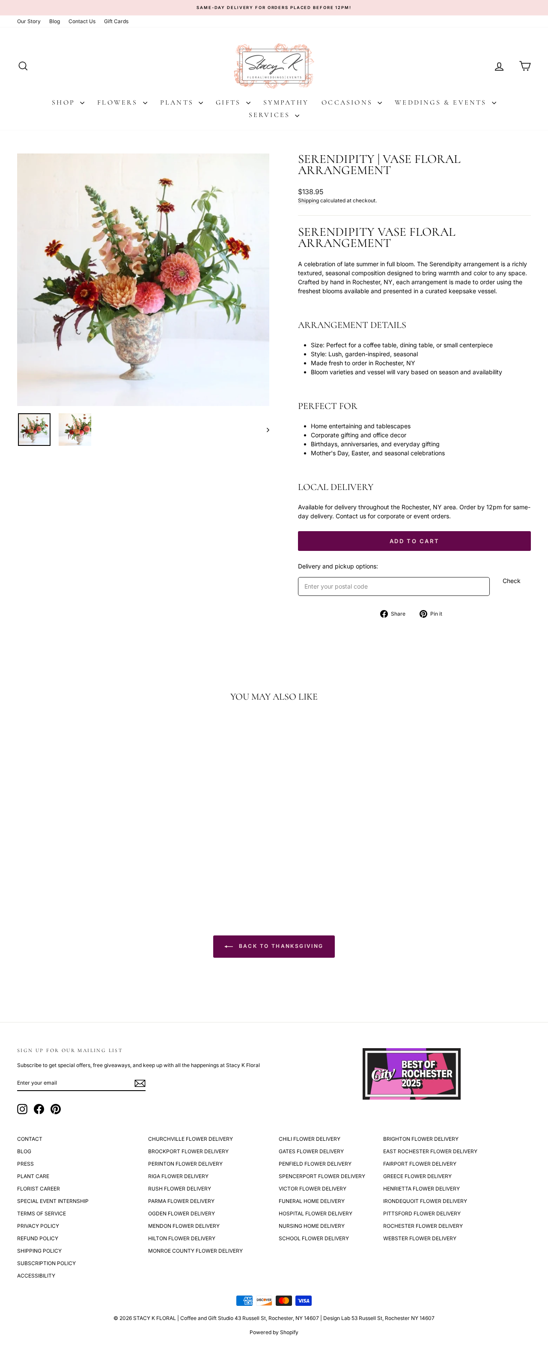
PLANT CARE (33, 1176)
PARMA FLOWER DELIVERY (181, 1201)
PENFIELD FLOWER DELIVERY (315, 1164)
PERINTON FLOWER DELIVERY (185, 1164)
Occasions (348, 102)
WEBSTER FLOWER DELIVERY (419, 1238)
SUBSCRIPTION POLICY (46, 1263)
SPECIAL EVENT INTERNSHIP (53, 1201)
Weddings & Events (442, 102)
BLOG (24, 1151)
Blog (54, 21)
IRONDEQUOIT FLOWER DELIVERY (425, 1201)
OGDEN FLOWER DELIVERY (181, 1213)
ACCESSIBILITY (36, 1275)
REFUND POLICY (37, 1238)
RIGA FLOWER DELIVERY (178, 1176)
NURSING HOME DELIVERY (312, 1226)
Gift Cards (116, 21)
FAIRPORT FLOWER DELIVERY (419, 1164)
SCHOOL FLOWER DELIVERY (314, 1238)
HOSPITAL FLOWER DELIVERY (315, 1213)
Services (271, 115)
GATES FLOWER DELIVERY (311, 1151)
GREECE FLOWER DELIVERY (417, 1176)
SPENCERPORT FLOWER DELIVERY (322, 1176)
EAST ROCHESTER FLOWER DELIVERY (430, 1151)
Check (512, 580)
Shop (65, 102)
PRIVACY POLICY (38, 1226)
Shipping (308, 200)
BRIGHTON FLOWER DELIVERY (421, 1139)
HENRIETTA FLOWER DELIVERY (421, 1188)
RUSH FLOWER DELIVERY (179, 1188)
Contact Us (81, 21)
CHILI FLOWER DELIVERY (309, 1139)
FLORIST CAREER (38, 1188)
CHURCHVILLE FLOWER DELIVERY (190, 1139)
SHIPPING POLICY (39, 1251)
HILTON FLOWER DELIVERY (181, 1238)
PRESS (25, 1164)
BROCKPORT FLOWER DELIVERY (188, 1151)
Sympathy (286, 102)
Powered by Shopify (274, 1332)
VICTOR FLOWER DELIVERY (312, 1188)
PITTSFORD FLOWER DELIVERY (422, 1213)
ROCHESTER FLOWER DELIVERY (423, 1226)
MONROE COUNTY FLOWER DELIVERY (195, 1251)
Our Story (29, 21)
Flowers (119, 102)
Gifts (230, 102)
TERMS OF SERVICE (41, 1213)
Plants (178, 102)
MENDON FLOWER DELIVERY (184, 1226)
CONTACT (29, 1139)
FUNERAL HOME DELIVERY (312, 1201)
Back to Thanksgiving (279, 946)
